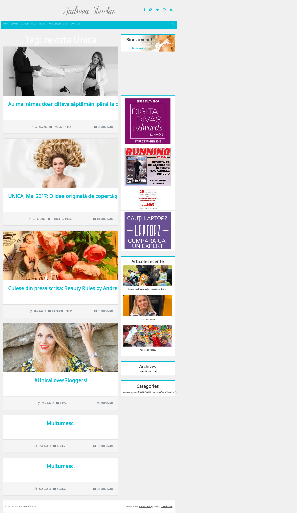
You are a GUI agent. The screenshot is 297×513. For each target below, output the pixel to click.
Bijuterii (134, 393)
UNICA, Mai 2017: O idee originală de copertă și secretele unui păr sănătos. (96, 196)
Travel (42, 23)
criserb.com (166, 506)
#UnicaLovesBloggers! (60, 380)
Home (6, 23)
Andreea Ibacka (88, 10)
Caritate (156, 392)
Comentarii (107, 403)
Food (34, 23)
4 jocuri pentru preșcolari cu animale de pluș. (148, 289)
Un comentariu (105, 219)
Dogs (66, 23)
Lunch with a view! (147, 319)
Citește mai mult (139, 48)
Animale (127, 392)
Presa (68, 127)
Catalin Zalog (146, 506)
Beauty (14, 23)
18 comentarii (105, 489)
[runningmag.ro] (148, 166)
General (61, 446)
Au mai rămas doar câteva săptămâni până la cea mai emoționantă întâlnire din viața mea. (114, 104)
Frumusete (57, 219)
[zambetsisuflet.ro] (147, 199)
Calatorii (144, 392)
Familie (58, 127)
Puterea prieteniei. (148, 350)
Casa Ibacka (167, 392)
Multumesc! (61, 423)
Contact (75, 23)
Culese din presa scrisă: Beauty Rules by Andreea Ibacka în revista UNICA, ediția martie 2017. (116, 288)
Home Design (54, 23)
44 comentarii (105, 446)
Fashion (25, 23)
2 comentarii (105, 127)
